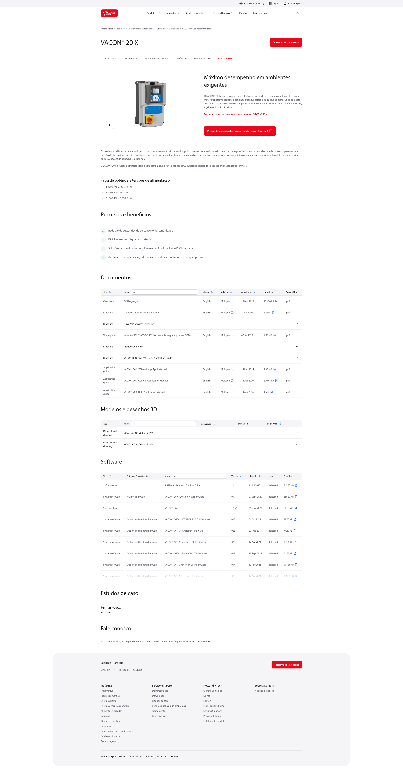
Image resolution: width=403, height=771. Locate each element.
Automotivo (107, 690)
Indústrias (106, 685)
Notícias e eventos (264, 690)
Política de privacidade (113, 756)
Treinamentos (159, 710)
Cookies (174, 756)
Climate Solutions (212, 690)
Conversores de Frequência (140, 28)
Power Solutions (212, 715)
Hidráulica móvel (110, 726)
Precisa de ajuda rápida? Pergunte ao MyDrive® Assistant (237, 130)
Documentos (130, 58)
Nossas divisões (212, 685)
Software (182, 58)
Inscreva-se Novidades (287, 664)
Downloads (158, 695)
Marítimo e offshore (111, 720)
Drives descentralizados (168, 28)
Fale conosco (225, 58)
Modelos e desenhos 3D (157, 58)
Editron (207, 700)
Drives (206, 695)
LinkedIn (105, 669)
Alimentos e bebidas (111, 710)
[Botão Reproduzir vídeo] (110, 125)
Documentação (160, 690)
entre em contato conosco (199, 641)
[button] (273, 3)
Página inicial (107, 28)
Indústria (105, 715)
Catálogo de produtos (214, 720)
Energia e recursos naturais (115, 705)
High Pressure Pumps (214, 705)
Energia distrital (109, 700)
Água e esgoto (108, 741)
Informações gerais (156, 756)
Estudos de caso (202, 58)
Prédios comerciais (110, 695)
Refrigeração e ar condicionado (117, 731)
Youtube (137, 669)
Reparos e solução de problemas (169, 705)
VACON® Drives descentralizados (197, 28)
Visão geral (110, 58)
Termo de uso (135, 756)
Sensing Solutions (212, 710)
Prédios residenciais (111, 736)
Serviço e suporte (162, 685)
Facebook (124, 669)
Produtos (120, 28)
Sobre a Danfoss (264, 685)
